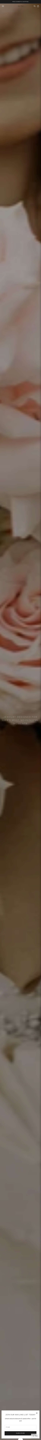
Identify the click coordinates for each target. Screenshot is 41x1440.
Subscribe (20, 1433)
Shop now (20, 727)
